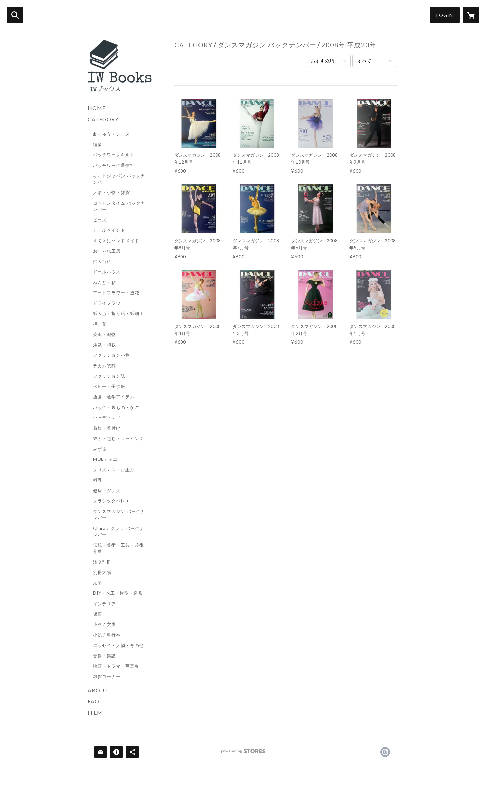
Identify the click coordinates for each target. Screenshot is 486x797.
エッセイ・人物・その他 (118, 645)
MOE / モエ (105, 459)
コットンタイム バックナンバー (119, 206)
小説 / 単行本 (107, 634)
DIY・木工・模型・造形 (118, 593)
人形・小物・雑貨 (111, 192)
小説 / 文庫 (104, 624)
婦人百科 (102, 261)
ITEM (95, 712)
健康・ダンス (107, 490)
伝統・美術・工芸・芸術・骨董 (120, 548)
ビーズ (100, 219)
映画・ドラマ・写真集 (116, 666)
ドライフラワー (109, 303)
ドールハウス (107, 271)
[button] (445, 15)
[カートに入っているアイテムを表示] (471, 15)
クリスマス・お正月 (114, 469)
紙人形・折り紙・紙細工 (118, 313)
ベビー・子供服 (109, 386)
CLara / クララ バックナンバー (118, 532)
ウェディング (107, 417)
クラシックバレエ (111, 500)
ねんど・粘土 (107, 282)
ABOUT (98, 690)
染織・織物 (104, 334)
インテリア (104, 603)
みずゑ (100, 449)
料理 (97, 480)
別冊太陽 (102, 572)
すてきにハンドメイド (116, 240)
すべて (364, 60)
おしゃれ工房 (107, 251)
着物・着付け (107, 428)
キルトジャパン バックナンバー (119, 179)
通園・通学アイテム (114, 396)
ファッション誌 (109, 376)
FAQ (93, 701)
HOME (97, 108)
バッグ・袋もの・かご (116, 407)
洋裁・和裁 (104, 344)
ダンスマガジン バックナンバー (119, 515)
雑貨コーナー (107, 676)
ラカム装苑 (104, 365)
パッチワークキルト (114, 154)
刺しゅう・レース (111, 134)
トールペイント (109, 230)
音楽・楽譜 (104, 655)
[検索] (15, 15)
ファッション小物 (111, 355)
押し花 (100, 324)
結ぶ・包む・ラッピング (118, 438)
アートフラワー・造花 (116, 292)
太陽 (97, 582)
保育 (97, 614)
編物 (97, 144)
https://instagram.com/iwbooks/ (385, 752)
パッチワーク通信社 (114, 165)
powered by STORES (243, 753)
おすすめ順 (322, 60)
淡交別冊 (102, 562)
